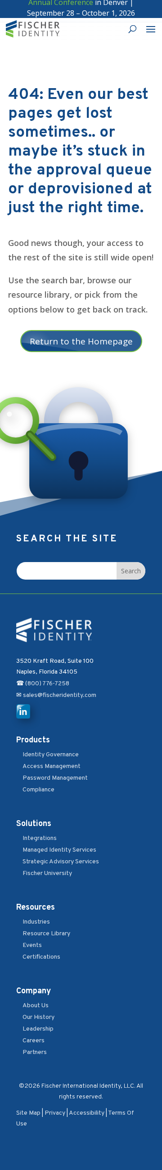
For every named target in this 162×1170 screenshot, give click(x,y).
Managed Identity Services (59, 850)
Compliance (38, 790)
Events (32, 945)
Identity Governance (50, 755)
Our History (38, 1017)
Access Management (51, 766)
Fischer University (47, 873)
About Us (35, 1005)
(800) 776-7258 (47, 684)
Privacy (55, 1113)
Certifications (41, 957)
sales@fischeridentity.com (59, 695)
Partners (34, 1052)
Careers (33, 1041)
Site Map (28, 1113)
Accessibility (86, 1113)
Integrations (39, 838)
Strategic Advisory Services (60, 862)
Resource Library (46, 934)
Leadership (38, 1029)
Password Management (55, 778)
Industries (36, 922)
